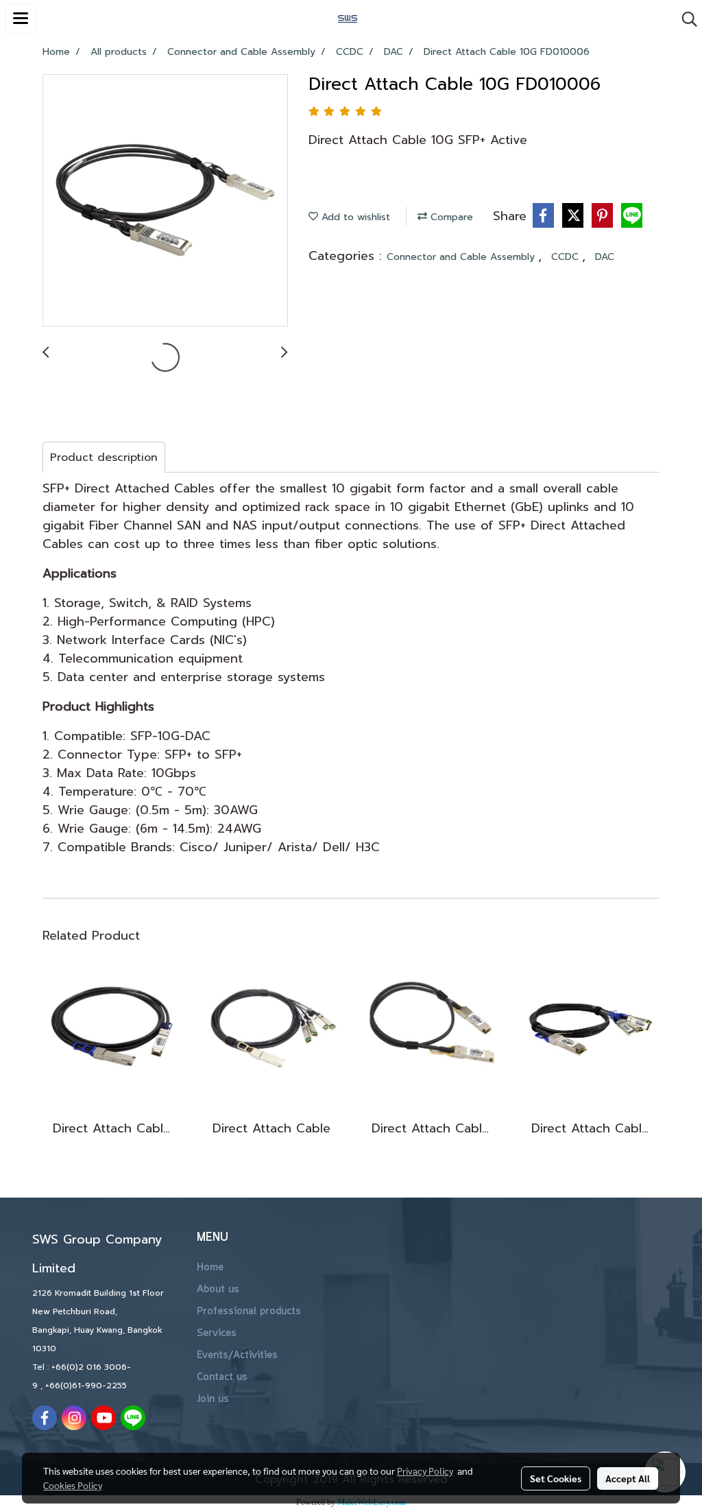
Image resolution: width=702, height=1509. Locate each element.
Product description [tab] (104, 457)
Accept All (627, 1478)
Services (217, 1333)
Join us (213, 1399)
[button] (685, 19)
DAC (604, 257)
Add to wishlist (354, 217)
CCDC (566, 257)
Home (210, 1267)
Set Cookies (555, 1478)
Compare (450, 217)
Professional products (249, 1311)
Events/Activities (237, 1355)
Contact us (222, 1377)
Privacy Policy (425, 1470)
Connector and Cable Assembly (462, 257)
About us (218, 1289)
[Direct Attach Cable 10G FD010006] (165, 201)
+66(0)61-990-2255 (86, 1385)
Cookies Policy (72, 1485)
